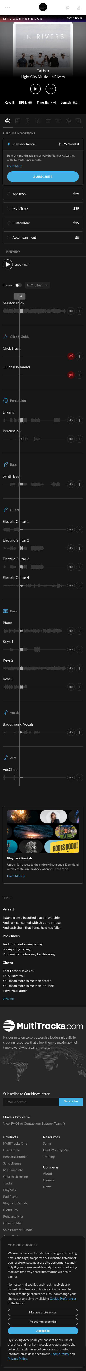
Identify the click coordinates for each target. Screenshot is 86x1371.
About (47, 1173)
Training (49, 1156)
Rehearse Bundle (15, 1156)
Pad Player (11, 1196)
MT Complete (13, 1170)
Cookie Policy (60, 1354)
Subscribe (43, 176)
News (47, 1187)
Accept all (43, 1330)
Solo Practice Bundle (18, 1230)
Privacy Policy (17, 1358)
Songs (47, 1143)
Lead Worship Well (56, 1150)
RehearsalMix (13, 1216)
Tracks (7, 1183)
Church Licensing (15, 1176)
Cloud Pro (10, 1210)
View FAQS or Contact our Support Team (32, 1123)
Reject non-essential (43, 1321)
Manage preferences (43, 1312)
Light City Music (34, 76)
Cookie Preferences (63, 1298)
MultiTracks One (15, 1143)
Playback (9, 1190)
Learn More (14, 166)
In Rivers (57, 76)
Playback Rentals (15, 1203)
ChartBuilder (12, 1223)
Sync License (12, 1163)
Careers (48, 1180)
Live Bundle (11, 1150)
